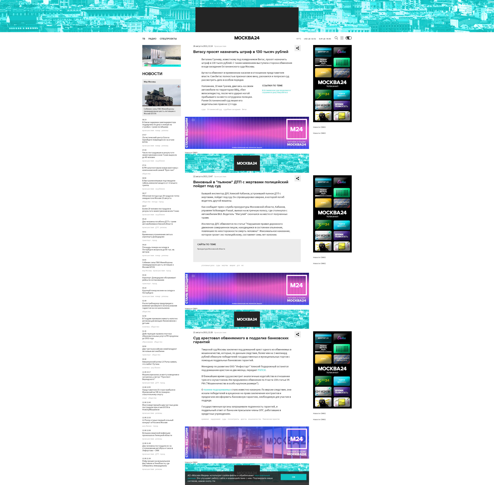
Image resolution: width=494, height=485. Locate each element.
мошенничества (254, 419)
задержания (215, 419)
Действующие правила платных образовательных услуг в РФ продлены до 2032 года (160, 336)
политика (146, 327)
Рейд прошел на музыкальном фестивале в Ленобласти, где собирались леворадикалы (156, 463)
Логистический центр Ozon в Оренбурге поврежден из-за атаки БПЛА (158, 140)
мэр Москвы (147, 271)
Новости (152, 73)
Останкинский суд (214, 109)
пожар (157, 130)
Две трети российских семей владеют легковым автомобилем (159, 350)
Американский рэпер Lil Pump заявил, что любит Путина (159, 363)
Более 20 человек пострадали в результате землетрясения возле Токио (160, 209)
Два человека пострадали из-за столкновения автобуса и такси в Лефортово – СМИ (157, 448)
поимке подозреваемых (217, 389)
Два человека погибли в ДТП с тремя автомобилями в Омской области (159, 222)
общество (146, 174)
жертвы (225, 265)
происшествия (148, 130)
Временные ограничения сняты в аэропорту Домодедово (157, 235)
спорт (144, 398)
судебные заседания (231, 109)
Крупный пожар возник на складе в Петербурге (158, 291)
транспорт (146, 240)
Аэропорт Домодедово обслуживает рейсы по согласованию (159, 278)
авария (232, 265)
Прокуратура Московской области (211, 249)
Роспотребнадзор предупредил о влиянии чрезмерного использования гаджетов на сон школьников (159, 305)
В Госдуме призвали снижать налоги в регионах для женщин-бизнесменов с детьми (159, 321)
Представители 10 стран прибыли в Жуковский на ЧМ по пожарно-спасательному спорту (158, 392)
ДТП (157, 227)
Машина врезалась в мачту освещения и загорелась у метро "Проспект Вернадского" (160, 377)
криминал (205, 419)
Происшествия (220, 46)
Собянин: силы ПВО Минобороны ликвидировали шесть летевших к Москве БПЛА (159, 111)
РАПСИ (262, 370)
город (161, 202)
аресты (244, 419)
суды (203, 109)
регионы (165, 130)
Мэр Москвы (150, 82)
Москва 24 (247, 38)
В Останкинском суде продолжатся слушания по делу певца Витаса (276, 91)
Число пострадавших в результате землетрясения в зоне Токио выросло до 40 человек (159, 155)
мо (242, 265)
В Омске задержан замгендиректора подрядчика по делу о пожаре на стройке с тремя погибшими (159, 124)
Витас (244, 109)
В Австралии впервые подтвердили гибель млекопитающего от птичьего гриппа (159, 183)
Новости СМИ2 (191, 153)
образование (147, 342)
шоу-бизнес (155, 368)
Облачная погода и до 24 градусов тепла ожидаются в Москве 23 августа (160, 197)
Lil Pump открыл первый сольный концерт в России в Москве (157, 421)
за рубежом (160, 161)
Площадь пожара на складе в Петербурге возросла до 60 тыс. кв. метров (158, 249)
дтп (238, 265)
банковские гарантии (271, 419)
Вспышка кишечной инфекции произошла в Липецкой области (157, 434)
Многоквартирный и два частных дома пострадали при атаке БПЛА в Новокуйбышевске (160, 407)
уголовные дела (207, 265)
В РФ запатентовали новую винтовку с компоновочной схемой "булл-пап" (160, 169)
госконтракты (233, 419)
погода (154, 202)
